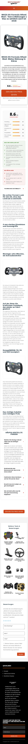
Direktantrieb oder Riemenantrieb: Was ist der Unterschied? (12, 470)
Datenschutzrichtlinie (9, 673)
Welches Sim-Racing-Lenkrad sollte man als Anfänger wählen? (12, 441)
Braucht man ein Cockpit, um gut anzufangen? (12, 485)
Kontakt (6, 671)
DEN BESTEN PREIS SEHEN (14, 93)
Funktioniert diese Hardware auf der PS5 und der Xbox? (12, 478)
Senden (20, 654)
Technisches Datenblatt (12, 188)
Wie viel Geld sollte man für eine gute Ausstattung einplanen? (12, 492)
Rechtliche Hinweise (9, 676)
